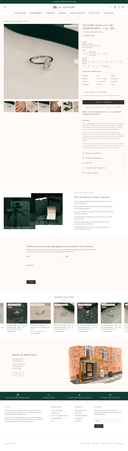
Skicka (31, 282)
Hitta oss (18, 374)
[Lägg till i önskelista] (25, 305)
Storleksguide (79, 418)
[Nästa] (76, 61)
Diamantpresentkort (56, 418)
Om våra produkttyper (81, 416)
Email (66, 256)
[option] (41, 61)
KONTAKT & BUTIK (94, 13)
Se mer (64, 299)
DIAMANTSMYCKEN (20, 13)
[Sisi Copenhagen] (64, 7)
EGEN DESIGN (62, 13)
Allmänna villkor (55, 413)
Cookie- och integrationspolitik (59, 416)
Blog (52, 421)
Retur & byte (78, 413)
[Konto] (114, 7)
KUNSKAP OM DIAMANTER (77, 13)
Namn (28, 256)
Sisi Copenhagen (11, 443)
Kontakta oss (78, 421)
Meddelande (30, 265)
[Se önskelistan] (119, 7)
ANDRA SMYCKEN (108, 13)
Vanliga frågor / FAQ (80, 410)
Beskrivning (86, 120)
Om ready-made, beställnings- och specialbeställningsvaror (101, 95)
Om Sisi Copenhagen (57, 410)
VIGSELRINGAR (50, 13)
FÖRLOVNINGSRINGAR (35, 13)
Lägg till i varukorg (103, 102)
